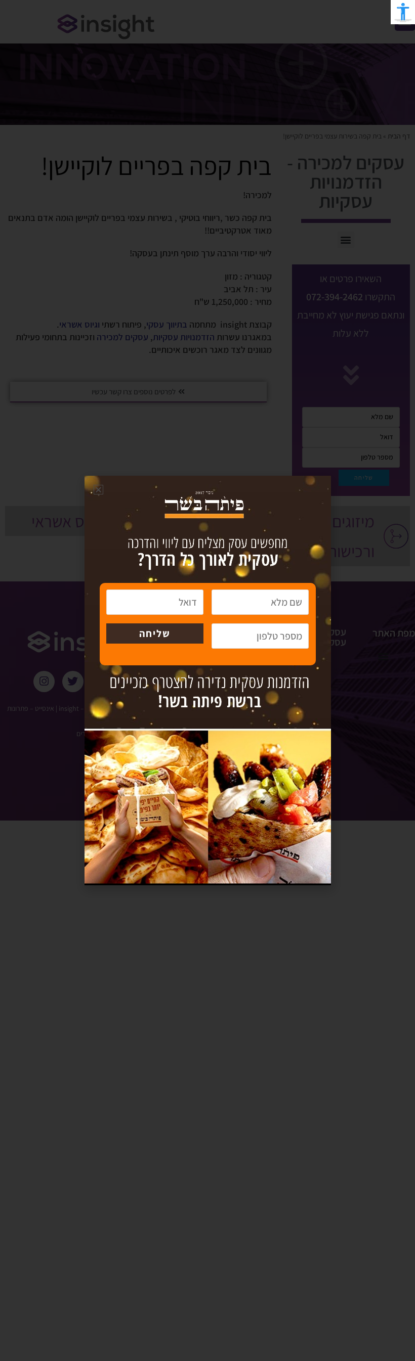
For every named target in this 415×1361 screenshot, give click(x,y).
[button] (98, 489)
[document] (207, 680)
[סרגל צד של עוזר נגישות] (403, 12)
